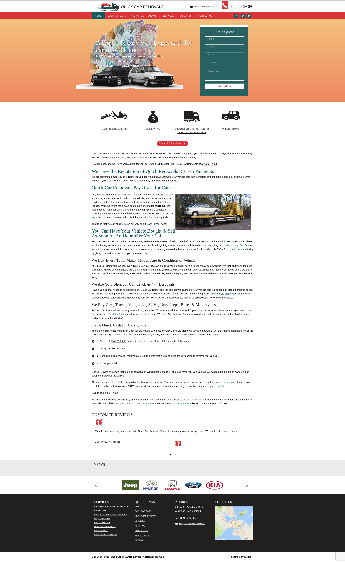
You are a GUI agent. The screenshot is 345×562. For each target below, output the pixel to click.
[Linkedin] (249, 16)
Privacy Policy (143, 535)
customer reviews (112, 414)
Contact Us (205, 16)
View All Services (170, 143)
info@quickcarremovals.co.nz (207, 7)
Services (168, 16)
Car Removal (227, 293)
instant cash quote (225, 382)
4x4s (94, 217)
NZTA (221, 386)
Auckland (242, 249)
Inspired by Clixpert (242, 556)
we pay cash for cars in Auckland (134, 403)
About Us (186, 16)
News (99, 464)
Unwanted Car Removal (104, 526)
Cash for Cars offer (233, 245)
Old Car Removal (102, 522)
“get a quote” (148, 341)
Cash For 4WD (101, 530)
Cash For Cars (117, 16)
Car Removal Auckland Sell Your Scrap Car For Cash (111, 508)
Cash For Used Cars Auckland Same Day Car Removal (110, 516)
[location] (234, 523)
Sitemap (139, 540)
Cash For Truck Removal (105, 534)
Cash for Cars (117, 314)
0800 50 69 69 (240, 6)
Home (98, 16)
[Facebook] (236, 16)
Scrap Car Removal (144, 16)
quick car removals (179, 403)
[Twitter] (243, 16)
